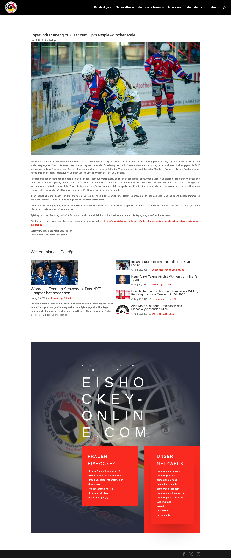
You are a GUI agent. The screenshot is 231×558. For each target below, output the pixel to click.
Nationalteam (125, 7)
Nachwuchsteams (149, 7)
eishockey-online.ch (167, 480)
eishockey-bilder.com (168, 488)
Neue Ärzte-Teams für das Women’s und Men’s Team (164, 278)
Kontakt (161, 506)
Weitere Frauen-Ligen (163, 314)
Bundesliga (101, 7)
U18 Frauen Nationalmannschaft (106, 475)
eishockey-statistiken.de (170, 497)
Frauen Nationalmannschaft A (104, 471)
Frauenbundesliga (98, 493)
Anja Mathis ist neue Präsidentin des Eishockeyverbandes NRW (156, 307)
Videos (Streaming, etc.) (101, 488)
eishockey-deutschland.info (171, 493)
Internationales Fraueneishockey (106, 480)
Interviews (175, 7)
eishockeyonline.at (166, 475)
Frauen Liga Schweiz (61, 298)
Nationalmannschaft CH (164, 299)
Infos (213, 7)
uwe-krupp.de (164, 502)
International (194, 7)
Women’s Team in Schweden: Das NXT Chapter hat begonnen (66, 291)
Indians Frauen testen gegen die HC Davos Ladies (161, 263)
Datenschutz (163, 515)
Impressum (162, 510)
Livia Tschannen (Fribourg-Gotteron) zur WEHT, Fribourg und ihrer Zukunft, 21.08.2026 (164, 293)
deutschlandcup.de (167, 484)
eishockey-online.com (168, 471)
